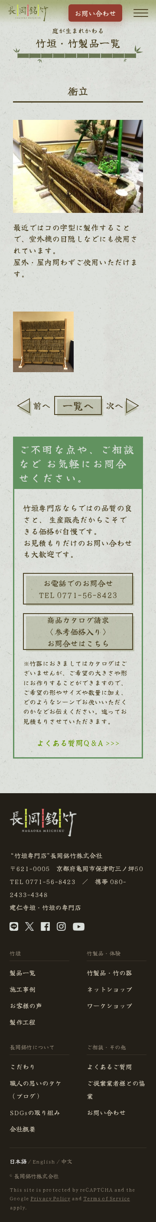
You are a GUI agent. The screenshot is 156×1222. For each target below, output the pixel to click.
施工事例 (23, 989)
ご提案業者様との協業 (116, 1089)
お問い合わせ (95, 13)
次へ (114, 405)
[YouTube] (78, 928)
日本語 (18, 1161)
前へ (41, 405)
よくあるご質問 (109, 1066)
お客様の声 (26, 1005)
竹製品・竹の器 (109, 972)
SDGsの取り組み (35, 1112)
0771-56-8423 (50, 881)
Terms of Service (106, 1198)
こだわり (23, 1066)
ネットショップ (109, 989)
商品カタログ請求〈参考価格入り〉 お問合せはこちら (78, 631)
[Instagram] (61, 928)
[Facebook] (45, 928)
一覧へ (78, 405)
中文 (66, 1161)
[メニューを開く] (140, 13)
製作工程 (23, 1021)
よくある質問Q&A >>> (78, 742)
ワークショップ (109, 1005)
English (43, 1161)
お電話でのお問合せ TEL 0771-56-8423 (78, 588)
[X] (29, 928)
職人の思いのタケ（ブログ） (36, 1089)
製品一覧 (23, 972)
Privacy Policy (50, 1198)
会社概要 (23, 1128)
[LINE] (14, 928)
